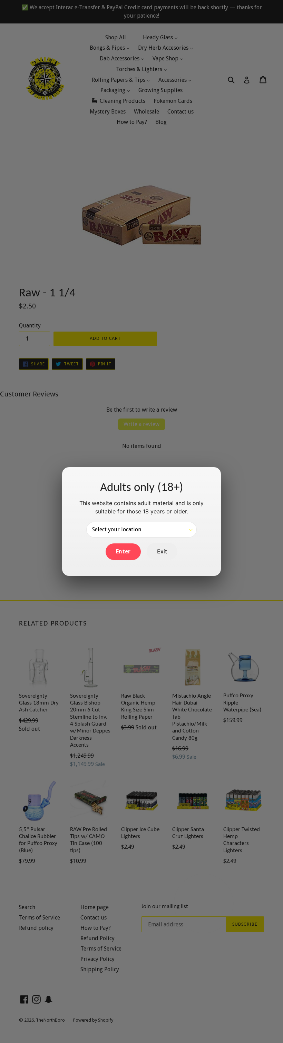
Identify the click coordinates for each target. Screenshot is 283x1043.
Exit (162, 551)
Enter (123, 551)
